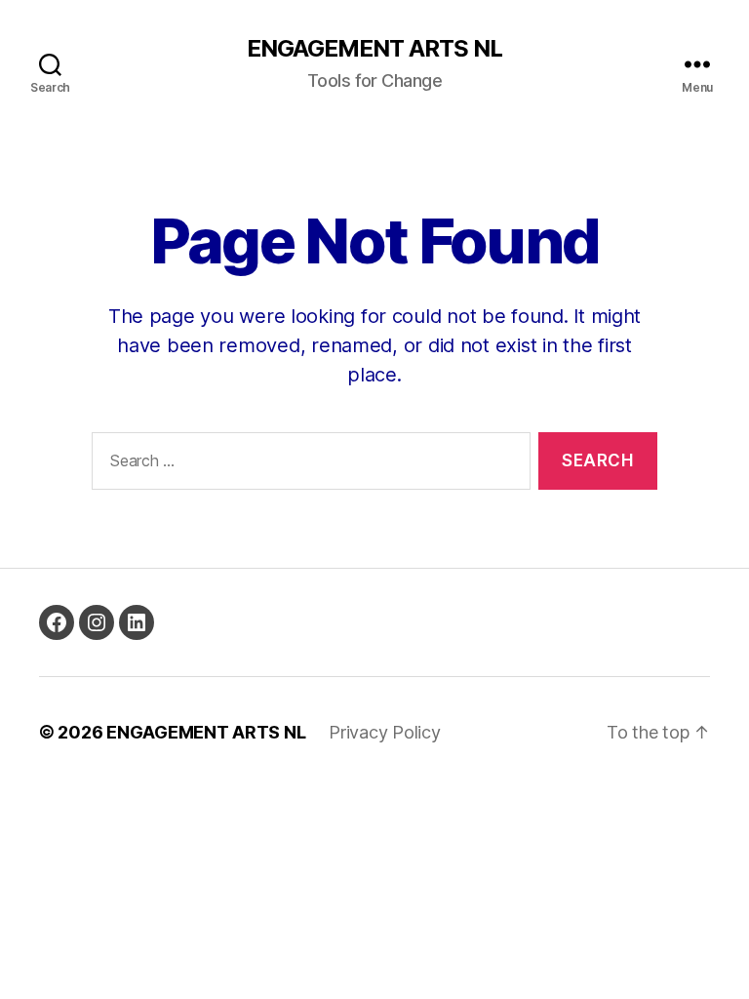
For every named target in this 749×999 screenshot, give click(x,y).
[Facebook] (56, 622)
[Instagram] (96, 622)
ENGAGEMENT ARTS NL (374, 48)
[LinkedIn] (136, 622)
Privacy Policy (384, 732)
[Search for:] (307, 465)
